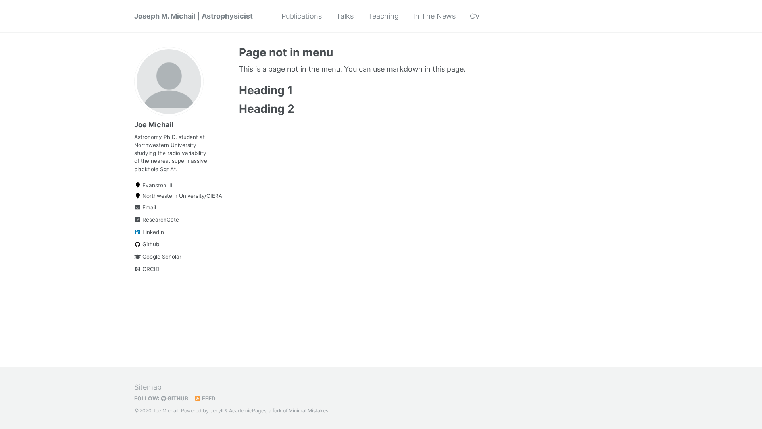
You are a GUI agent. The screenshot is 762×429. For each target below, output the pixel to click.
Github (150, 244)
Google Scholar (161, 256)
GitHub (177, 398)
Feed (208, 398)
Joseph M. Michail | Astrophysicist (193, 16)
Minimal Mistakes (308, 411)
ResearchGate (160, 219)
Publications (301, 16)
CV (475, 16)
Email (148, 207)
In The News (434, 16)
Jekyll (216, 411)
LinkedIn (152, 232)
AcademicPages (247, 411)
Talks (345, 16)
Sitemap (148, 387)
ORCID (150, 269)
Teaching (383, 16)
